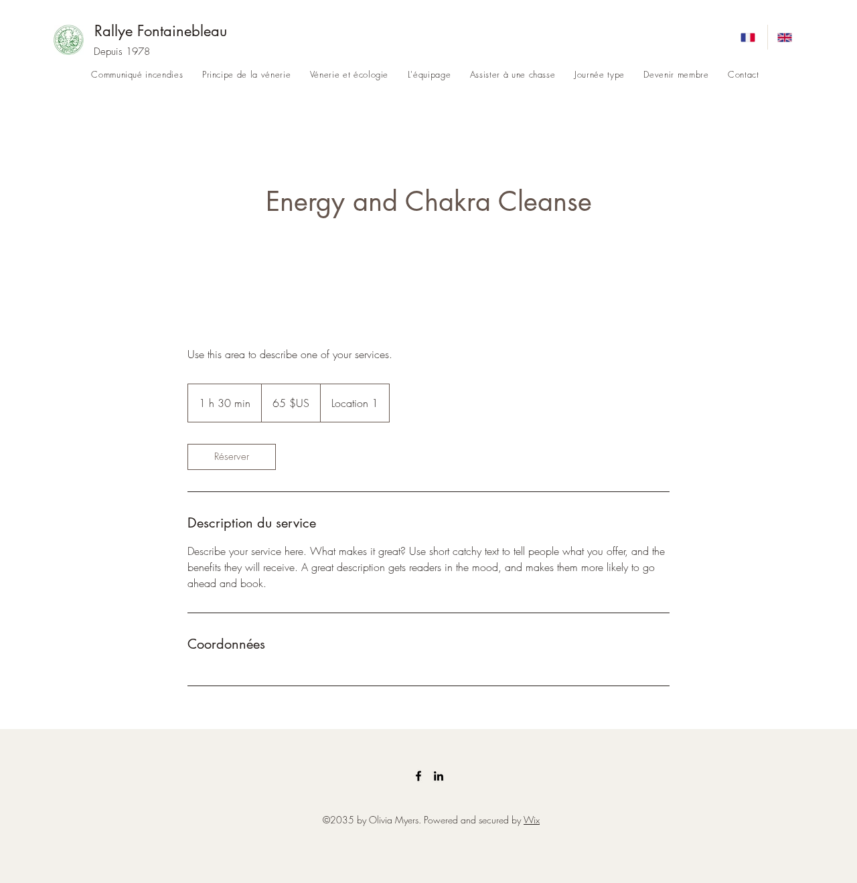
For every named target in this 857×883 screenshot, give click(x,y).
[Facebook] (418, 776)
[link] (231, 457)
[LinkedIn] (438, 776)
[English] (785, 37)
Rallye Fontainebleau (160, 30)
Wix (532, 819)
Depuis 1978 (122, 51)
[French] (749, 37)
